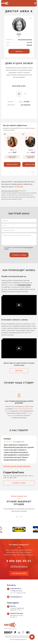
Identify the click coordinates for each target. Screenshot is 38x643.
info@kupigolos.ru (19, 566)
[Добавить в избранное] (5, 134)
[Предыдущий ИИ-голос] (29, 172)
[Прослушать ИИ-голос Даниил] (27, 138)
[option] (12, 150)
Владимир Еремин (24, 285)
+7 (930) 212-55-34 (16, 591)
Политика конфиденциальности (18, 639)
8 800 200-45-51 (19, 561)
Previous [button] (17, 388)
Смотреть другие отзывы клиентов (16, 466)
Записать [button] (19, 51)
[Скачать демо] (25, 94)
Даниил (30, 150)
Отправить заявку (19, 255)
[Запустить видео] (19, 305)
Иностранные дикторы (25, 39)
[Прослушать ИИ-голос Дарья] (8, 138)
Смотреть (19, 370)
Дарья (12, 150)
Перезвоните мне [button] (19, 573)
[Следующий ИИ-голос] (33, 172)
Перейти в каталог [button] (12, 164)
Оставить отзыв (19, 483)
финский (29, 45)
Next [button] (21, 388)
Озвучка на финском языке (9, 191)
